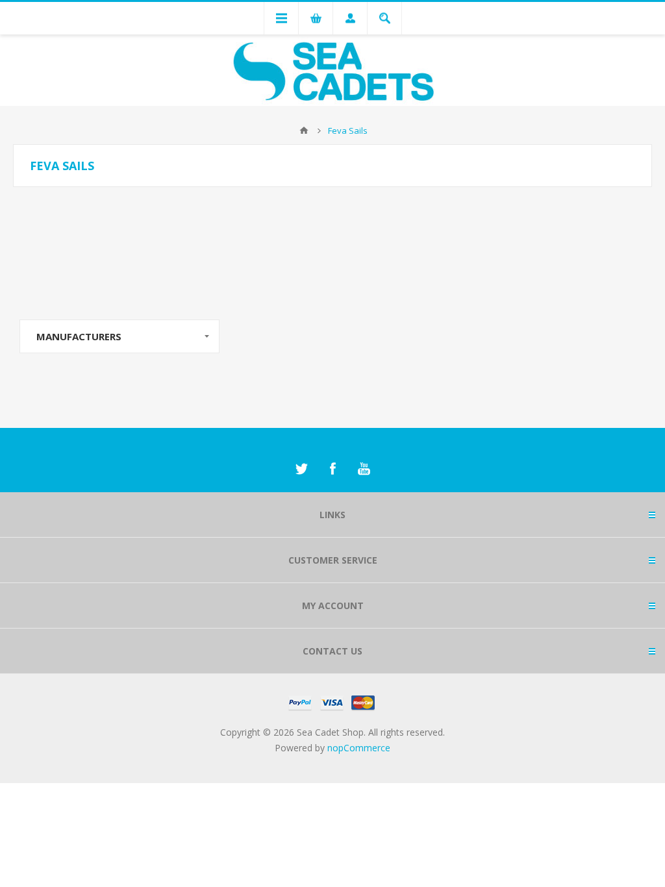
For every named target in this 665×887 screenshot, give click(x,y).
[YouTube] (363, 468)
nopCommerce (358, 748)
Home (303, 130)
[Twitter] (301, 468)
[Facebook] (332, 468)
